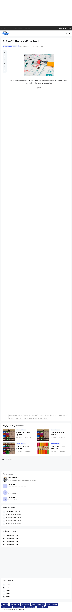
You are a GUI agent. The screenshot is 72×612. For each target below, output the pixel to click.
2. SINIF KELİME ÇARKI (11, 535)
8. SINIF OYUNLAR (42, 418)
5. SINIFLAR (7, 588)
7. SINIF (6, 594)
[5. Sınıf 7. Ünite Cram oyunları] (9, 435)
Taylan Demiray (13, 478)
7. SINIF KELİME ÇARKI (10, 541)
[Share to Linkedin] (4, 59)
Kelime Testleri (30, 607)
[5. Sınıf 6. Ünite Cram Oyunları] (43, 435)
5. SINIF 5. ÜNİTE (21, 443)
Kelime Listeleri (18, 607)
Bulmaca (5, 604)
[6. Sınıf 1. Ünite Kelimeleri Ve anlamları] (7, 28)
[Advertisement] (36, 13)
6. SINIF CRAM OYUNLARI (30, 415)
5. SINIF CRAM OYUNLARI (9, 46)
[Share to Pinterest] (4, 63)
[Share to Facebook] (4, 52)
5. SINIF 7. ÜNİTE (21, 430)
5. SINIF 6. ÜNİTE (55, 430)
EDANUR (10, 491)
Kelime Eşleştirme (52, 604)
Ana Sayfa (11, 51)
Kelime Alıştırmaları (38, 604)
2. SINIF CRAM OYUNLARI (12, 512)
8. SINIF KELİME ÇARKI (10, 544)
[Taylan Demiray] (5, 479)
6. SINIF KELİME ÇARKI (10, 538)
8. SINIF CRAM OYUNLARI (15, 418)
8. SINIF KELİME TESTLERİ (30, 418)
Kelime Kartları (6, 607)
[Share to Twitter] (4, 56)
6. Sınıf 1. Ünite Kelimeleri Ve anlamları (19, 28)
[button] (67, 33)
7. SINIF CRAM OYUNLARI (45, 415)
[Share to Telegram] (4, 67)
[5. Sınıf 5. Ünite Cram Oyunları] (9, 448)
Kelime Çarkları (42, 607)
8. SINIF (6, 597)
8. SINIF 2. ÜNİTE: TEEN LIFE (60, 415)
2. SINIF (6, 585)
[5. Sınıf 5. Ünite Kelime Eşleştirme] (43, 448)
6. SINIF (3, 28)
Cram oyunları (14, 604)
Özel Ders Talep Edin (65, 28)
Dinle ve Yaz (25, 604)
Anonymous (12, 484)
